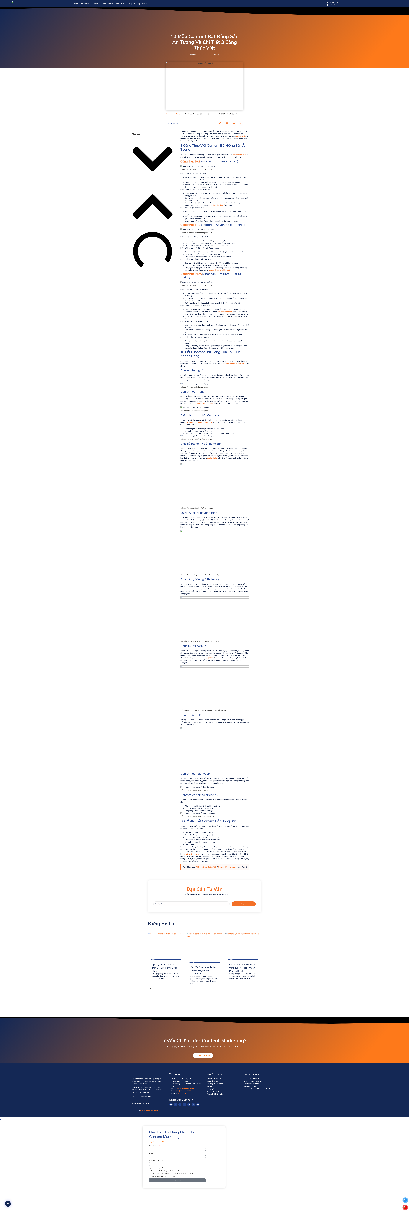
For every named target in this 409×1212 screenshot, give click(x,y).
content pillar (212, 458)
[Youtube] (197, 1104)
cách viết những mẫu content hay (199, 422)
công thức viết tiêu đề (216, 205)
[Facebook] (171, 1104)
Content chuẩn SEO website (160, 1173)
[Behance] (193, 1104)
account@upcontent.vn (185, 1088)
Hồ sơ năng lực (212, 1081)
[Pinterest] (188, 1104)
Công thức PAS (190, 161)
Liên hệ (144, 4)
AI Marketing (96, 4)
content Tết (208, 658)
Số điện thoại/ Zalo (156, 1160)
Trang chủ (170, 114)
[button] (220, 123)
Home (76, 4)
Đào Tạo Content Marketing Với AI (257, 1089)
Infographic (211, 1089)
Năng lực (131, 4)
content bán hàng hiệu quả (219, 270)
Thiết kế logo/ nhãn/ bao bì (160, 1176)
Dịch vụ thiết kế (121, 4)
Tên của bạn (154, 1146)
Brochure (210, 1086)
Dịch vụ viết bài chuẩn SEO (206, 867)
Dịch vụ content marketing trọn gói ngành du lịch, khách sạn (203, 970)
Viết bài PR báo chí (251, 1086)
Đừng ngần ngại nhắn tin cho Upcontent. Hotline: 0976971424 (204, 894)
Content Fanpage (178, 1171)
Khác (173, 1176)
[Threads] (179, 1104)
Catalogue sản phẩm (215, 1084)
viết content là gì (239, 155)
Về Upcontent (84, 4)
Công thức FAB (190, 224)
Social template (213, 1091)
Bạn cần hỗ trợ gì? (156, 1168)
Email (151, 1153)
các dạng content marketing (233, 363)
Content (179, 114)
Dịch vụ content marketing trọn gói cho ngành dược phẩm (164, 967)
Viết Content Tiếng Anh (253, 1081)
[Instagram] (184, 1104)
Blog (138, 4)
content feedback (225, 311)
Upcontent (240, 136)
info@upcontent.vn (183, 1091)
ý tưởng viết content (192, 854)
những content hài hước (204, 403)
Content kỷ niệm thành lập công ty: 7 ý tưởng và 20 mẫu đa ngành (242, 967)
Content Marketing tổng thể (160, 1171)
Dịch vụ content (108, 4)
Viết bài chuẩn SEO (251, 1084)
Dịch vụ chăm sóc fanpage (228, 867)
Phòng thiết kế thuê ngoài (217, 1094)
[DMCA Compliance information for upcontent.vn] (149, 1111)
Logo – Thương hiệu (214, 1078)
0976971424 (182, 1093)
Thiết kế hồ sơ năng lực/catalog (183, 1173)
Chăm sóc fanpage (251, 1078)
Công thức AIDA (191, 273)
